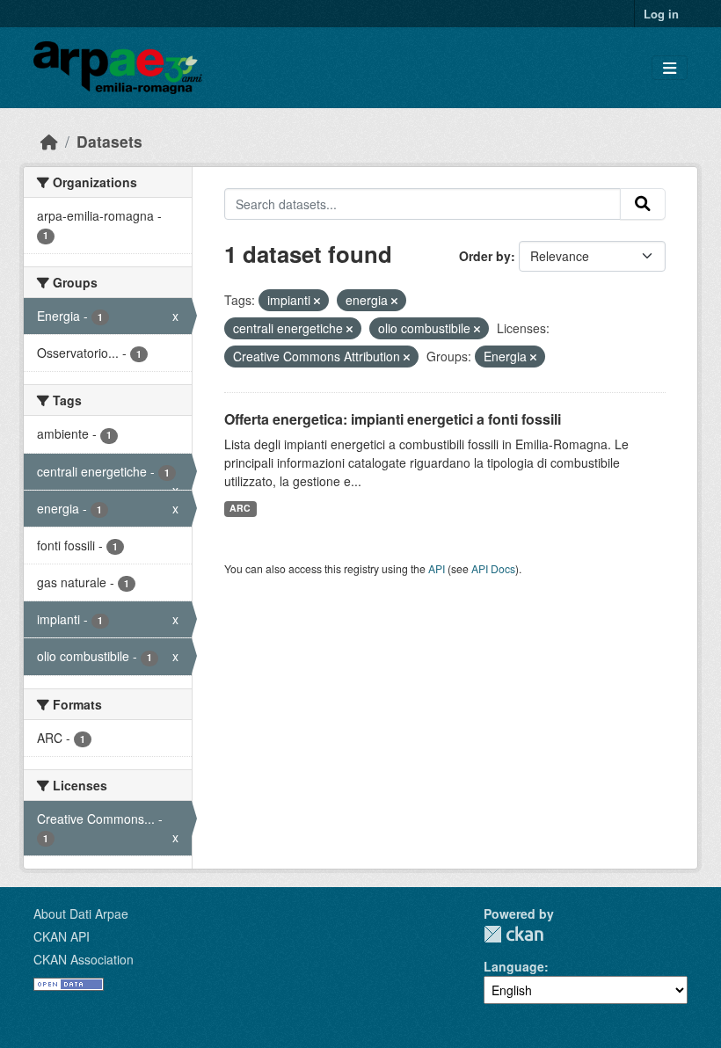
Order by (485, 256)
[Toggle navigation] (670, 68)
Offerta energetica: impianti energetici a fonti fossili (392, 419)
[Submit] (643, 204)
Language (514, 966)
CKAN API (61, 936)
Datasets (109, 141)
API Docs (493, 568)
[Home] (49, 141)
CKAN (513, 934)
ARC (240, 507)
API (436, 568)
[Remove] (317, 301)
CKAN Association (83, 959)
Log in (661, 13)
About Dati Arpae (80, 913)
